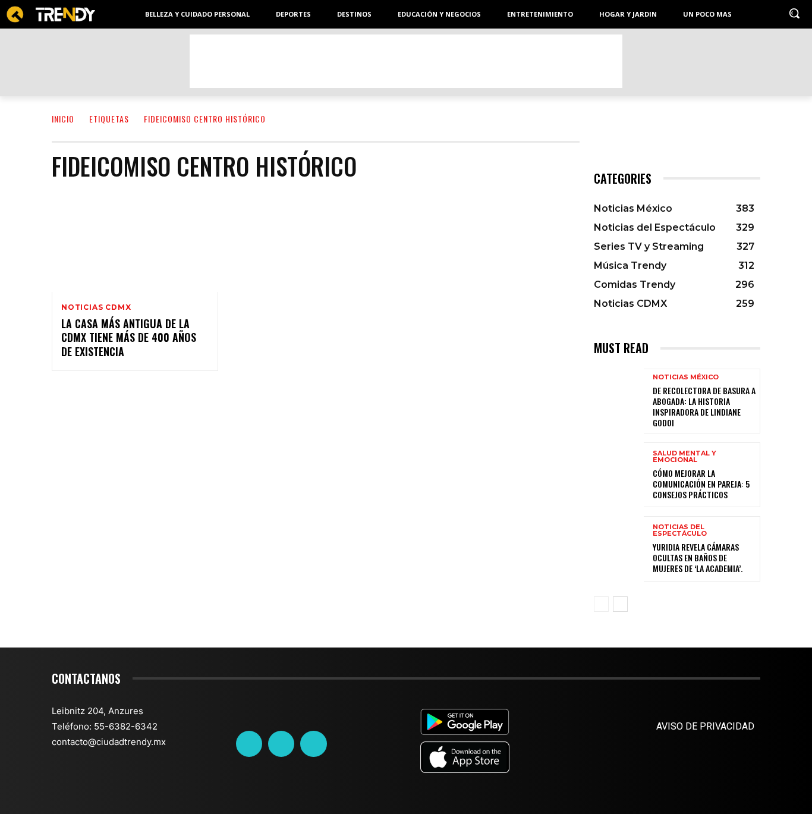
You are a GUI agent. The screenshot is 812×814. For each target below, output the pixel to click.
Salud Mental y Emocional (684, 456)
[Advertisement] (406, 61)
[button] (794, 13)
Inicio (63, 118)
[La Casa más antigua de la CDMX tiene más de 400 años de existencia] (135, 242)
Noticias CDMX (96, 307)
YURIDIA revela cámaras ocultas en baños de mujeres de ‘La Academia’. (697, 557)
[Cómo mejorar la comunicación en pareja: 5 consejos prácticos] (619, 474)
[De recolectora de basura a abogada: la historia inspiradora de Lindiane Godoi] (619, 401)
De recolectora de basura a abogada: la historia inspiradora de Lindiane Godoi (704, 406)
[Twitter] (281, 744)
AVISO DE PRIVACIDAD (705, 726)
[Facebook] (249, 744)
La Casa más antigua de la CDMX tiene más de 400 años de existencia (128, 337)
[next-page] (620, 604)
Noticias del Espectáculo (680, 530)
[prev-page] (601, 604)
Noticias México (686, 377)
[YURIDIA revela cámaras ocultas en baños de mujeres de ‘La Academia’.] (619, 548)
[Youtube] (313, 744)
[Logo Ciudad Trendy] (50, 14)
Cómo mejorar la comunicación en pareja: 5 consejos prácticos (701, 484)
